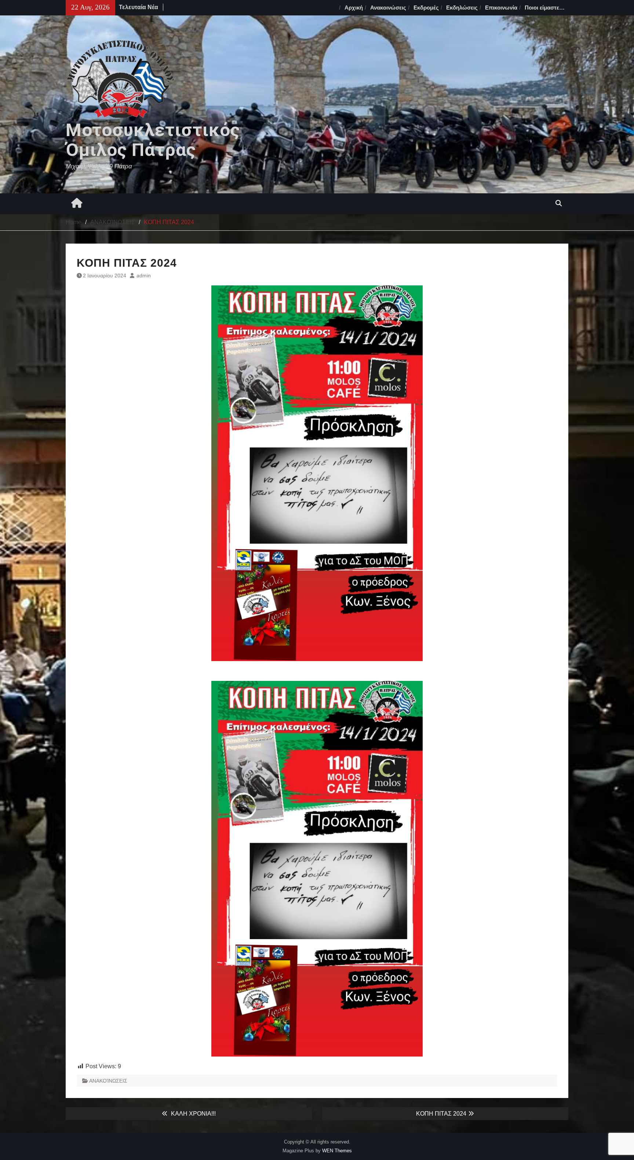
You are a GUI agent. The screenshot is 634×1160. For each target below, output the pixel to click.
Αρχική (354, 7)
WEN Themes (337, 1150)
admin (143, 275)
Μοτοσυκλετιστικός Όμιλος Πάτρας (153, 140)
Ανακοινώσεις (388, 7)
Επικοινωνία (501, 7)
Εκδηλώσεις (462, 7)
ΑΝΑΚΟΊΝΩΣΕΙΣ (108, 1081)
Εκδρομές (426, 7)
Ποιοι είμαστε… (545, 7)
